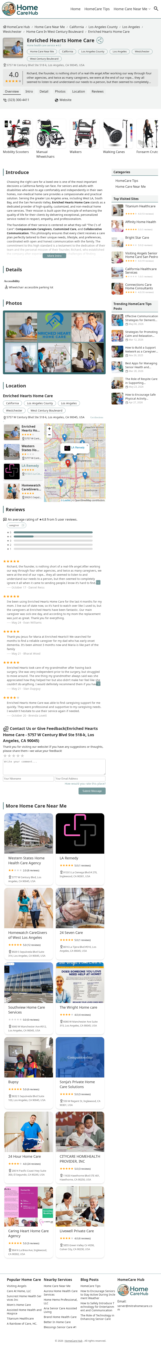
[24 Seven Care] (80, 908)
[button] (82, 465)
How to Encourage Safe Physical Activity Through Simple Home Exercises (134, 398)
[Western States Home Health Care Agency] (28, 833)
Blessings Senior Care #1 (60, 1327)
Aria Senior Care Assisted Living (61, 1310)
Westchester (12, 31)
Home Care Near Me (130, 8)
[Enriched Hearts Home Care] (15, 50)
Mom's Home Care (19, 1305)
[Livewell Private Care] (80, 1206)
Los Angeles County (103, 27)
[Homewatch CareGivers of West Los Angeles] (28, 908)
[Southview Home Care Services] (28, 982)
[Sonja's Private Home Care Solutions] (80, 1057)
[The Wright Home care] (80, 982)
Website (65, 100)
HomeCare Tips (97, 8)
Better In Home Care (57, 1322)
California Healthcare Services (141, 272)
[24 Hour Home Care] (28, 1132)
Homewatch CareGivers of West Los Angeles (78, 447)
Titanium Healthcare (140, 209)
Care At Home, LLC (19, 1291)
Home (75, 8)
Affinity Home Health (140, 225)
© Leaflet (65, 500)
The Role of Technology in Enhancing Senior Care (97, 1317)
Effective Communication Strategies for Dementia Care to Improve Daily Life (135, 320)
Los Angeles (131, 27)
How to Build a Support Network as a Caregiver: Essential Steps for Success (134, 351)
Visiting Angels (17, 1286)
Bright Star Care (138, 241)
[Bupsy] (28, 1057)
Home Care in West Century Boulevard (54, 31)
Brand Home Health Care (60, 1317)
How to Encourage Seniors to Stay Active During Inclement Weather (97, 1294)
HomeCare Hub (18, 27)
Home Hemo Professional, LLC (61, 1301)
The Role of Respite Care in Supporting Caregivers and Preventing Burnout (134, 383)
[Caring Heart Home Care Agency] (28, 1206)
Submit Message (92, 791)
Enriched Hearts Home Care (109, 31)
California (77, 27)
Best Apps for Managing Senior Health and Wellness (141, 367)
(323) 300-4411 (18, 100)
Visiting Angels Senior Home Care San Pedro (141, 256)
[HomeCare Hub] (20, 9)
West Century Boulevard (44, 58)
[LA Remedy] (80, 833)
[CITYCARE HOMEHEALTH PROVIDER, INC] (80, 1132)
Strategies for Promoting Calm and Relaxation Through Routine (141, 336)
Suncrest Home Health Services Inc (24, 1297)
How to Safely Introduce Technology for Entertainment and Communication (97, 1306)
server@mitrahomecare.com (134, 1307)
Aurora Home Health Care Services (61, 1292)
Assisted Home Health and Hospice (24, 1311)
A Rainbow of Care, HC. (22, 1323)
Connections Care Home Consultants (139, 288)
